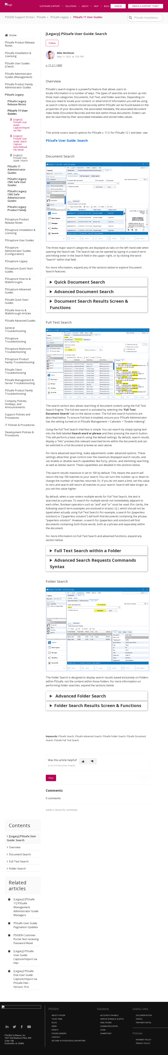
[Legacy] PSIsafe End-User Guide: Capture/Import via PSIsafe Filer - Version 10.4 (25, 979)
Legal (103, 1030)
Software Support (50, 6)
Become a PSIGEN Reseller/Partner (68, 1040)
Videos (139, 1019)
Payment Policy (143, 1039)
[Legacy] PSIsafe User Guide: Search (20, 158)
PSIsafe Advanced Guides (20, 320)
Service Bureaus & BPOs (112, 1019)
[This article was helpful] (83, 761)
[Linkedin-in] (7, 1027)
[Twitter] (14, 1027)
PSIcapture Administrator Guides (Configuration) (18, 251)
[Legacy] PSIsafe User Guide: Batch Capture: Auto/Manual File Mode (20, 142)
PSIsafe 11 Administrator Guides (17, 169)
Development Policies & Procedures (19, 433)
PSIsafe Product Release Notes (20, 44)
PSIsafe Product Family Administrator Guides (19, 85)
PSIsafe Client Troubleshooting (15, 371)
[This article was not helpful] (92, 761)
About (85, 6)
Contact (56, 1037)
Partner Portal (143, 1022)
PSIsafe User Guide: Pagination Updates (25, 925)
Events (55, 1030)
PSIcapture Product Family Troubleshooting (19, 360)
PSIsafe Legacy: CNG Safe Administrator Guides (17, 196)
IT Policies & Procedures (20, 425)
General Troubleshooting (15, 329)
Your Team (57, 1019)
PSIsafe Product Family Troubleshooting (19, 392)
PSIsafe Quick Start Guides (16, 301)
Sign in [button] (118, 6)
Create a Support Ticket (145, 6)
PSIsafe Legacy (59, 17)
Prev (51, 777)
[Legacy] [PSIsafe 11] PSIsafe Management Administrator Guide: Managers (26, 907)
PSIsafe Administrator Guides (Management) (18, 75)
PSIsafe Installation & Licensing (18, 54)
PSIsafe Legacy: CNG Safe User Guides (17, 182)
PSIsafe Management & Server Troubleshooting (20, 381)
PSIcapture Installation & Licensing (20, 231)
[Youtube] (29, 1027)
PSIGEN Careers (59, 1033)
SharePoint (106, 1033)
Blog (106, 6)
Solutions (71, 6)
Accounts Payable (109, 1015)
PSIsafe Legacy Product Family (17, 208)
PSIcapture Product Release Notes (17, 221)
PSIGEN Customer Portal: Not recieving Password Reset (26, 939)
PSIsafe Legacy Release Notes (17, 102)
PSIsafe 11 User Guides (87, 17)
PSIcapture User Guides (19, 240)
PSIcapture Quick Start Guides (19, 270)
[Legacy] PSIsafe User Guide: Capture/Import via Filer (21, 125)
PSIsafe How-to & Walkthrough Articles (18, 311)
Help (96, 6)
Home (13, 35)
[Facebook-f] (21, 1027)
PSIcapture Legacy (16, 261)
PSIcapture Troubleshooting (15, 340)
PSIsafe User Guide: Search (67, 140)
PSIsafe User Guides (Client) (17, 65)
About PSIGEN (58, 1015)
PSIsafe (41, 17)
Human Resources (109, 1026)
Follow (52, 43)
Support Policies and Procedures (17, 416)
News (54, 1026)
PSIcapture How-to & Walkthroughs (18, 280)
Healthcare (106, 1022)
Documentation (144, 1015)
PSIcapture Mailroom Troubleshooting (18, 350)
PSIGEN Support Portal (19, 17)
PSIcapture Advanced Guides (18, 291)
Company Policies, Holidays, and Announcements (16, 404)
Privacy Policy (143, 1043)
